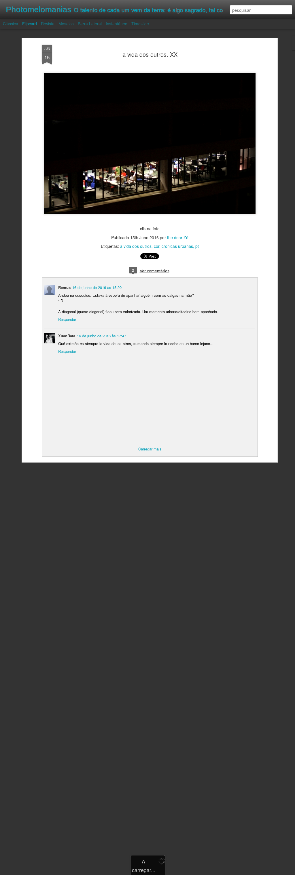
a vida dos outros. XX (149, 54)
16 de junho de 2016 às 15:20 (97, 287)
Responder (67, 319)
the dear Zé (177, 237)
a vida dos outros (136, 246)
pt (197, 246)
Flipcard (29, 23)
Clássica (10, 23)
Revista (47, 23)
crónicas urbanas (177, 246)
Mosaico (66, 23)
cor (156, 246)
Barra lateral (90, 23)
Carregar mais (150, 449)
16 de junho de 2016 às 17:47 (101, 335)
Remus (64, 287)
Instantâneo (116, 23)
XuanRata (66, 335)
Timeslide (140, 23)
